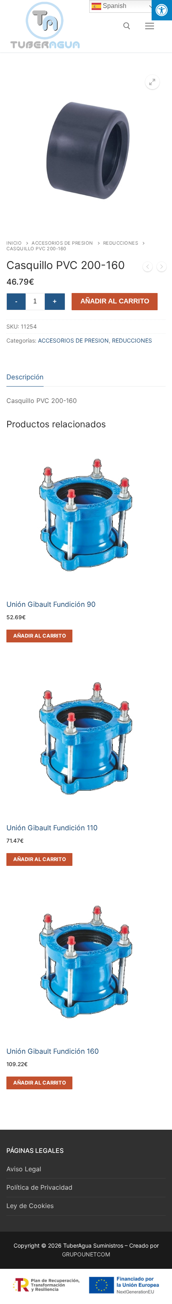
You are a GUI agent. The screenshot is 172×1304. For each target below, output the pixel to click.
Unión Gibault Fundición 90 (51, 604)
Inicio (14, 243)
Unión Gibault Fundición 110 (52, 827)
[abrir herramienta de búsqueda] (126, 26)
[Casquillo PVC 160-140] (147, 268)
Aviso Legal (23, 1169)
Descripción (25, 377)
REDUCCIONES (120, 243)
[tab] (25, 378)
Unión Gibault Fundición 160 (52, 1051)
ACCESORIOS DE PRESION (62, 243)
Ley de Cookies (30, 1206)
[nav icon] (149, 26)
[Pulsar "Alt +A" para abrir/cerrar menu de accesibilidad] (162, 10)
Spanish (113, 5)
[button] (152, 82)
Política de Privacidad (39, 1187)
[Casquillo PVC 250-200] (161, 268)
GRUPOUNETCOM (86, 1254)
